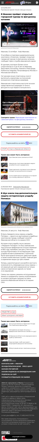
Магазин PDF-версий (10, 369)
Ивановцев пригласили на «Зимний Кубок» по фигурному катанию (18, 118)
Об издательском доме (11, 366)
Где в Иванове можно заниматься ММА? (13, 103)
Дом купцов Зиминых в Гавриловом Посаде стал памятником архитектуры (22, 324)
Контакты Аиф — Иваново (12, 364)
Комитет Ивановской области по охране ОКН (17, 227)
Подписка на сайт (9, 374)
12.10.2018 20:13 (6, 8)
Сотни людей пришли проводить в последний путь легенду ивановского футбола (23, 176)
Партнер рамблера (17, 432)
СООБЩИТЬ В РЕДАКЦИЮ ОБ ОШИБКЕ (16, 377)
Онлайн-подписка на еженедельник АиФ (18, 372)
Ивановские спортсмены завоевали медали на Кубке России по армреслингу (22, 164)
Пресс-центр (27, 366)
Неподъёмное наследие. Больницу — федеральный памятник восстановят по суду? (22, 330)
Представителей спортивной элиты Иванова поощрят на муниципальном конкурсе (22, 170)
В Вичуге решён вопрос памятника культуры (22, 348)
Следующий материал (18, 436)
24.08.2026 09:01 (6, 187)
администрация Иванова (10, 48)
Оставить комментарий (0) (20, 134)
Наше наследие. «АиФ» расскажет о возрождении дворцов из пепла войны (20, 342)
